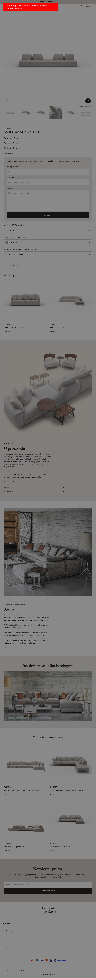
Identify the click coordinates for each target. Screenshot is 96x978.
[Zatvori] (55, 5)
